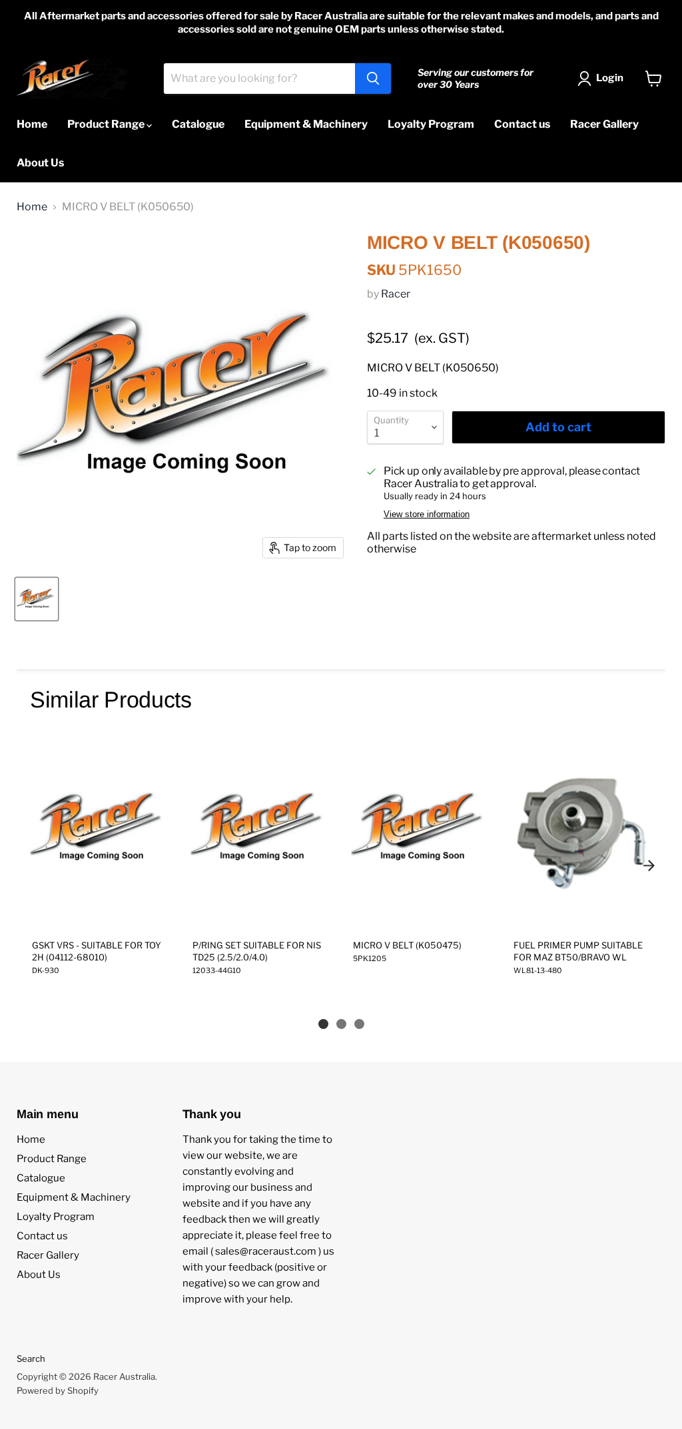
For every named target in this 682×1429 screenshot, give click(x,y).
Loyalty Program (431, 124)
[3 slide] (359, 1024)
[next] (648, 866)
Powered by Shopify (58, 1390)
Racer (395, 294)
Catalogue (198, 124)
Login (609, 78)
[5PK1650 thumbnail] (36, 599)
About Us (40, 162)
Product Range (107, 124)
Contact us (522, 124)
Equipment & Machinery (306, 124)
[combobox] (259, 78)
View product (100, 914)
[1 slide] (323, 1024)
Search (31, 1358)
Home (32, 124)
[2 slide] (341, 1024)
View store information (427, 514)
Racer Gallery (604, 124)
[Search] (373, 78)
